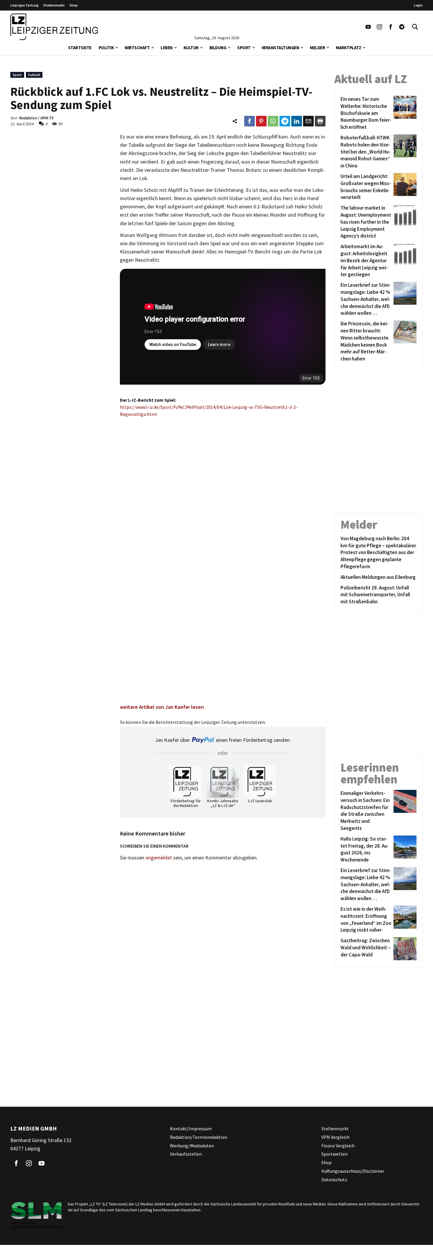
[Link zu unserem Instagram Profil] (379, 26)
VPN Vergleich (335, 1137)
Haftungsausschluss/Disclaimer (352, 1171)
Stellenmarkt (54, 5)
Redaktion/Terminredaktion (198, 1137)
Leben (167, 47)
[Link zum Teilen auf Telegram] (285, 121)
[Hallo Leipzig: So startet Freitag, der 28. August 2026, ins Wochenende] (404, 850)
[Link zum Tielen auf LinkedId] (296, 121)
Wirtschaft (137, 47)
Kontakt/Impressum (191, 1128)
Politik (106, 47)
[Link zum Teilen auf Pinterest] (261, 121)
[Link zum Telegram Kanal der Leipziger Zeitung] (401, 26)
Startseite (80, 47)
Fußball (34, 75)
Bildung (218, 47)
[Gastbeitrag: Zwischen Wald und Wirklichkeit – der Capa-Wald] (404, 948)
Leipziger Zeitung (24, 5)
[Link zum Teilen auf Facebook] (249, 121)
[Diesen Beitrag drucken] (320, 121)
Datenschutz (334, 1179)
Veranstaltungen (280, 47)
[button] (117, 47)
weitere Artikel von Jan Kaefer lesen (162, 707)
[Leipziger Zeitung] (54, 27)
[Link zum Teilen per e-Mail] (308, 121)
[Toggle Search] (415, 26)
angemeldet (159, 857)
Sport (244, 47)
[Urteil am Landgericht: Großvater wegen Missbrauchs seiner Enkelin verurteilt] (404, 187)
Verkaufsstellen (186, 1154)
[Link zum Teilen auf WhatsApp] (273, 121)
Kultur (191, 47)
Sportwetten (334, 1154)
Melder (317, 47)
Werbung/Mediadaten (192, 1146)
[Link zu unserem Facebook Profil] (390, 26)
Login (418, 5)
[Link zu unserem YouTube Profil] (368, 26)
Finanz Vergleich (338, 1146)
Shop (74, 5)
